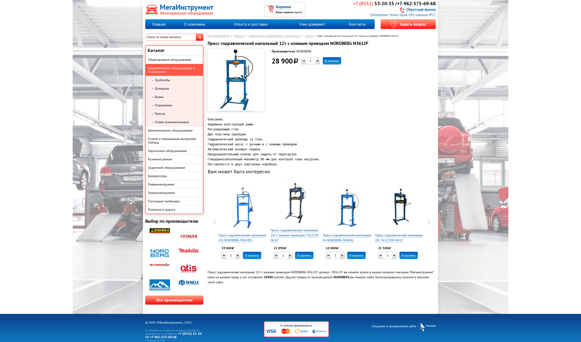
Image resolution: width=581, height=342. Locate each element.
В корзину (332, 61)
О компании (194, 24)
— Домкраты (160, 88)
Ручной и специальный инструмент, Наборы (172, 140)
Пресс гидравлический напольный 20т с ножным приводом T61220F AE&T (295, 235)
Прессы (309, 35)
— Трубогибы (160, 80)
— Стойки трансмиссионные (170, 122)
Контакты (357, 24)
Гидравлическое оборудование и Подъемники (274, 35)
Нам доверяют (312, 24)
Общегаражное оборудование (169, 60)
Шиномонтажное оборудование (170, 130)
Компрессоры (157, 176)
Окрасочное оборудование (167, 151)
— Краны (157, 97)
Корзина (283, 6)
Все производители (174, 300)
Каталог (239, 35)
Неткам (431, 326)
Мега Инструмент (218, 35)
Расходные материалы (164, 201)
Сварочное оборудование (166, 168)
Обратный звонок (421, 9)
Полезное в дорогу (161, 210)
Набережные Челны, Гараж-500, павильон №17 (403, 15)
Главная (159, 24)
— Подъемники (161, 105)
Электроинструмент (161, 193)
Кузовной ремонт (160, 159)
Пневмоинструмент (161, 184)
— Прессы (158, 114)
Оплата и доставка (251, 24)
